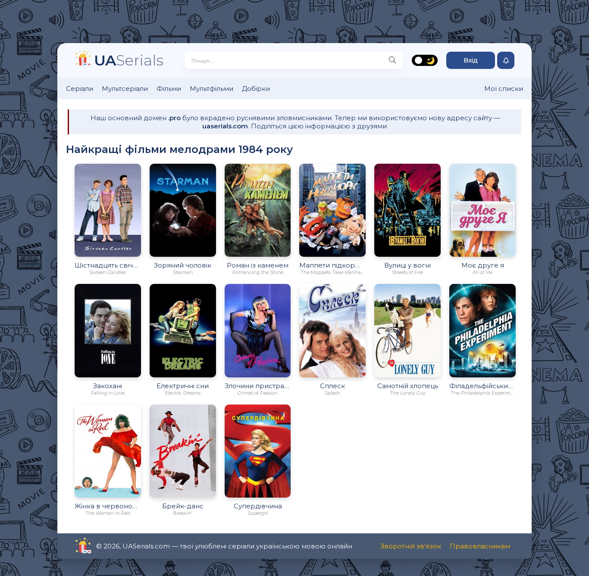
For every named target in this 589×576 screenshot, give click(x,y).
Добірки (256, 88)
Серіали (79, 88)
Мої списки (503, 88)
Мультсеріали (125, 88)
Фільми (169, 88)
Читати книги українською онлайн (107, 546)
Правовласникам (480, 546)
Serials (128, 60)
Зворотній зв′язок (410, 546)
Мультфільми (211, 88)
